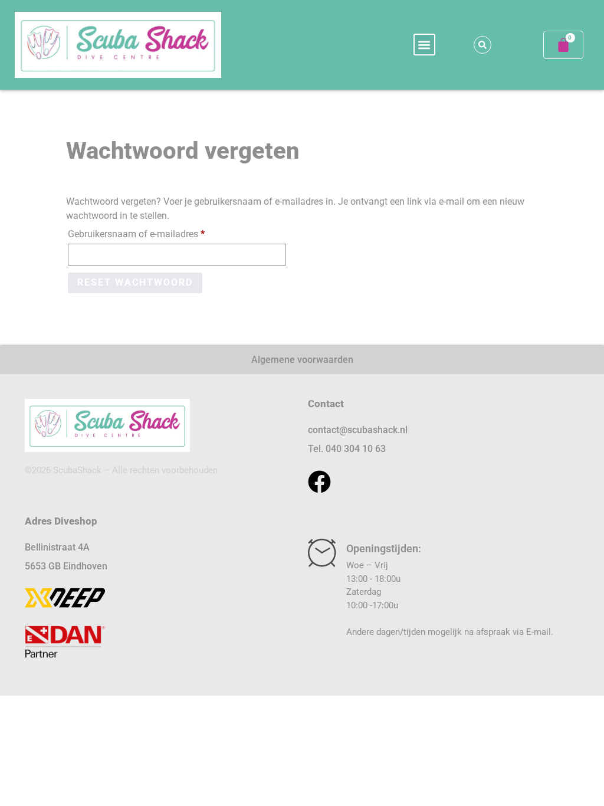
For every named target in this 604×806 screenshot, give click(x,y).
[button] (424, 44)
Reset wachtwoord (135, 282)
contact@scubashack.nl (358, 429)
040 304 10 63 (356, 448)
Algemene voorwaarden (302, 359)
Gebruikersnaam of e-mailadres (150, 232)
